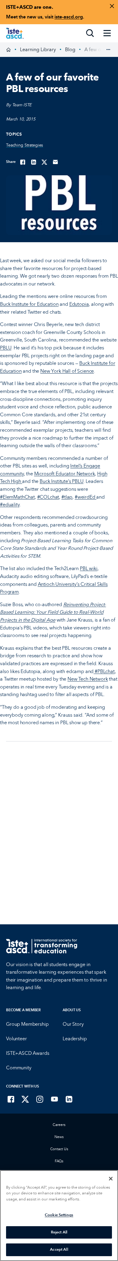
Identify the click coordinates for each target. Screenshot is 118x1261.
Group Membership (27, 1024)
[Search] (90, 33)
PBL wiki (88, 568)
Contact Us (59, 1149)
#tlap (66, 497)
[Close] (110, 1178)
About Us (72, 1010)
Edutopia (79, 304)
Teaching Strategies (24, 145)
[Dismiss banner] (112, 6)
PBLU (5, 348)
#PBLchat (104, 671)
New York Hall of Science (67, 371)
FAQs (59, 1161)
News (59, 1137)
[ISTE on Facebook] (11, 1099)
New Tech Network (87, 679)
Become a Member (23, 1010)
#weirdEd (86, 497)
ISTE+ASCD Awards (27, 1053)
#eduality (10, 504)
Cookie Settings (59, 1215)
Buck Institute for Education (29, 304)
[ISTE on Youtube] (54, 1099)
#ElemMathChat (17, 497)
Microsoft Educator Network (64, 474)
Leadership (75, 1038)
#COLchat (48, 497)
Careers (59, 1125)
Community (18, 1068)
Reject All (59, 1232)
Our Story (73, 1024)
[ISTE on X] (25, 1099)
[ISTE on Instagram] (40, 1099)
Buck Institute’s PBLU (62, 481)
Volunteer (16, 1038)
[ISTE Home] (15, 33)
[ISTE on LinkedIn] (69, 1099)
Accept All (59, 1249)
